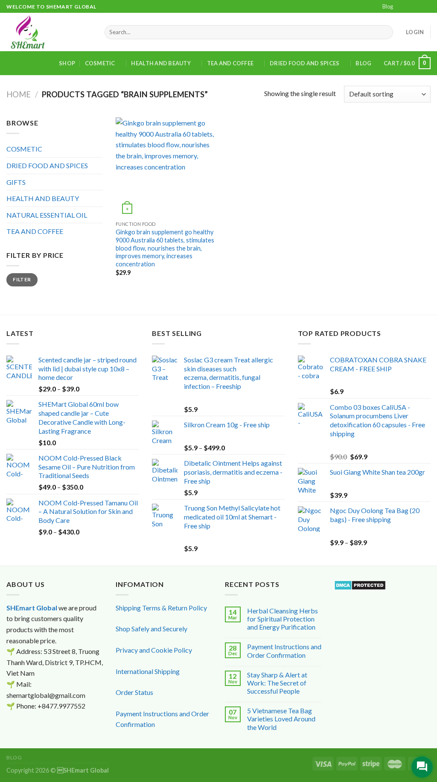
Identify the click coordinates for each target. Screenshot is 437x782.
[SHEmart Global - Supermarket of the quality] (49, 32)
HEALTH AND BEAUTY (160, 63)
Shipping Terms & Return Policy (161, 608)
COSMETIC (100, 63)
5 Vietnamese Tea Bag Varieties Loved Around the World (281, 718)
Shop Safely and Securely (151, 628)
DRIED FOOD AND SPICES (304, 63)
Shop (67, 63)
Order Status (134, 692)
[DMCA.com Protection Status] (360, 584)
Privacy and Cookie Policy (154, 650)
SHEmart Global (31, 608)
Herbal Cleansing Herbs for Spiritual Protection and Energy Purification (282, 619)
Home (18, 94)
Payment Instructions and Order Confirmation (284, 650)
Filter (22, 279)
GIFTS (16, 182)
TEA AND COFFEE (230, 63)
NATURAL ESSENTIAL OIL (46, 215)
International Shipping (148, 671)
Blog (387, 6)
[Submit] (385, 32)
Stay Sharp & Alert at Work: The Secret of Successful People (277, 683)
